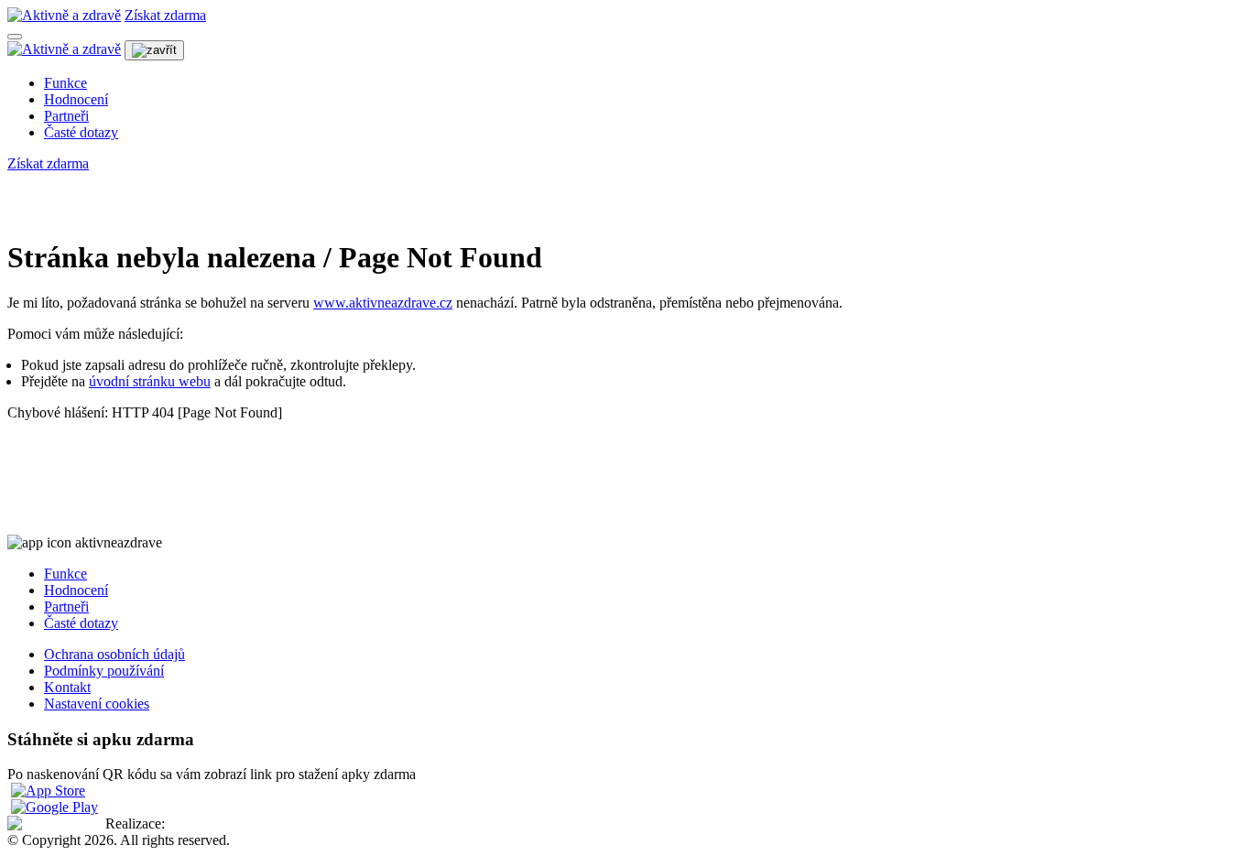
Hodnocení (76, 99)
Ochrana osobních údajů (114, 654)
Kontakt (67, 687)
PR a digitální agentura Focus (254, 823)
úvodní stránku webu (150, 381)
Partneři (66, 116)
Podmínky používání (104, 670)
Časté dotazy (81, 132)
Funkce (65, 83)
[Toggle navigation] (14, 36)
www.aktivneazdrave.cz (382, 302)
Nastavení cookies (96, 703)
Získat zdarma (165, 15)
